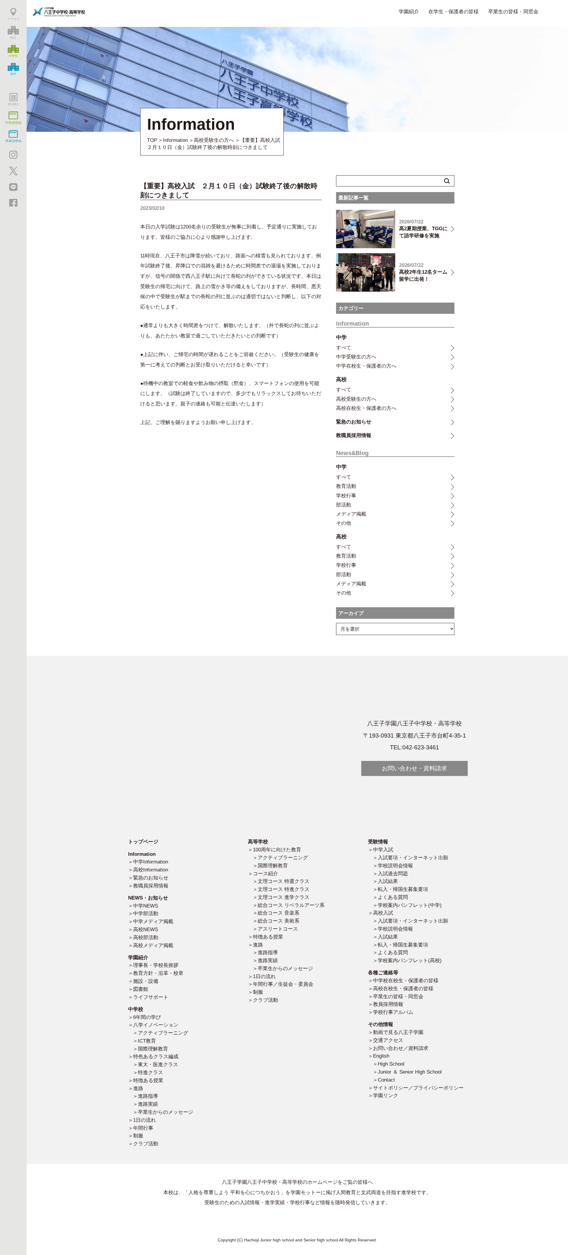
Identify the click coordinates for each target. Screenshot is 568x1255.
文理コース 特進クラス (283, 889)
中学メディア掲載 (153, 921)
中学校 (135, 1009)
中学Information (150, 862)
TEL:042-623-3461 (414, 747)
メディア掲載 (351, 514)
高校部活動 (145, 937)
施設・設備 (145, 981)
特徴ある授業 (148, 1080)
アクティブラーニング (163, 1033)
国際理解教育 (153, 1049)
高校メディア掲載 (153, 945)
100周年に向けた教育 (277, 850)
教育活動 (346, 486)
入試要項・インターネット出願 (413, 858)
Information (175, 140)
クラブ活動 (145, 1144)
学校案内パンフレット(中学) (410, 905)
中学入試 (383, 850)
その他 (343, 523)
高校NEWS (145, 929)
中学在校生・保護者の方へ (366, 366)
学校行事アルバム (393, 1012)
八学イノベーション (155, 1025)
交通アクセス (388, 1040)
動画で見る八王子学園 (398, 1032)
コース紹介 (265, 873)
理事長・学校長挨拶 (155, 965)
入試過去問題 (393, 873)
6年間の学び (147, 1017)
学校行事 (346, 496)
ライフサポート (150, 997)
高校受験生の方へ (214, 140)
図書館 (140, 989)
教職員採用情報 (353, 435)
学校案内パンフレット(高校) (410, 960)
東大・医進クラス (158, 1064)
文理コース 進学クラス (283, 897)
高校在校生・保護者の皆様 (403, 988)
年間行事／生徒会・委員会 (283, 984)
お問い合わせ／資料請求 (400, 1048)
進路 (138, 1088)
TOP (152, 140)
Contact (386, 1080)
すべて (343, 347)
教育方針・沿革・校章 (158, 973)
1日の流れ (144, 1120)
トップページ (143, 842)
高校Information (150, 870)
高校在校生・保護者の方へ (366, 408)
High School (391, 1064)
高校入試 (383, 913)
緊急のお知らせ (353, 422)
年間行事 (143, 1128)
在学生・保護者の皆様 (453, 11)
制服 (138, 1136)
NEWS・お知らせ (148, 898)
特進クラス (150, 1072)
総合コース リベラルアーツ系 (291, 905)
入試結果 (388, 881)
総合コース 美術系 (278, 921)
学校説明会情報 (395, 865)
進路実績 (148, 1104)
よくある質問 (393, 897)
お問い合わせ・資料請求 (414, 768)
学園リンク (385, 1095)
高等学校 (258, 842)
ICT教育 (147, 1041)
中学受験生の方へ (356, 357)
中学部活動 (145, 913)
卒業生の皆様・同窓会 (513, 11)
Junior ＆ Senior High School (410, 1072)
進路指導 (148, 1096)
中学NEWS (145, 906)
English (381, 1056)
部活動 (343, 505)
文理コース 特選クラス (283, 881)
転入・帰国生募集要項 (403, 889)
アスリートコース (278, 929)
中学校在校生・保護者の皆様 (405, 980)
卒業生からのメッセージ (165, 1112)
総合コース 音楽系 (278, 913)
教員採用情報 (388, 1004)
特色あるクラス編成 (155, 1056)
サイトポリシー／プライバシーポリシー (418, 1088)
